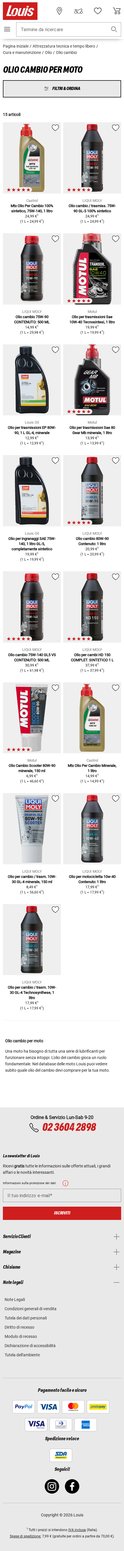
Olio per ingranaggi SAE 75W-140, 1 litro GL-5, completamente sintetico (32, 543)
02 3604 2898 (69, 1127)
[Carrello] (116, 11)
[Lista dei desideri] (97, 11)
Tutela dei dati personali (26, 1318)
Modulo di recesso (21, 1336)
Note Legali (15, 1299)
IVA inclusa (77, 1530)
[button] (114, 29)
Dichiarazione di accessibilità (30, 1345)
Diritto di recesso (19, 1327)
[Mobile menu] (7, 29)
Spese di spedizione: (25, 1536)
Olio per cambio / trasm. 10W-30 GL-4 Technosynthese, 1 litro (32, 992)
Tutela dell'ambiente (22, 1355)
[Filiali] (59, 11)
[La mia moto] (78, 11)
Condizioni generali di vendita (31, 1308)
